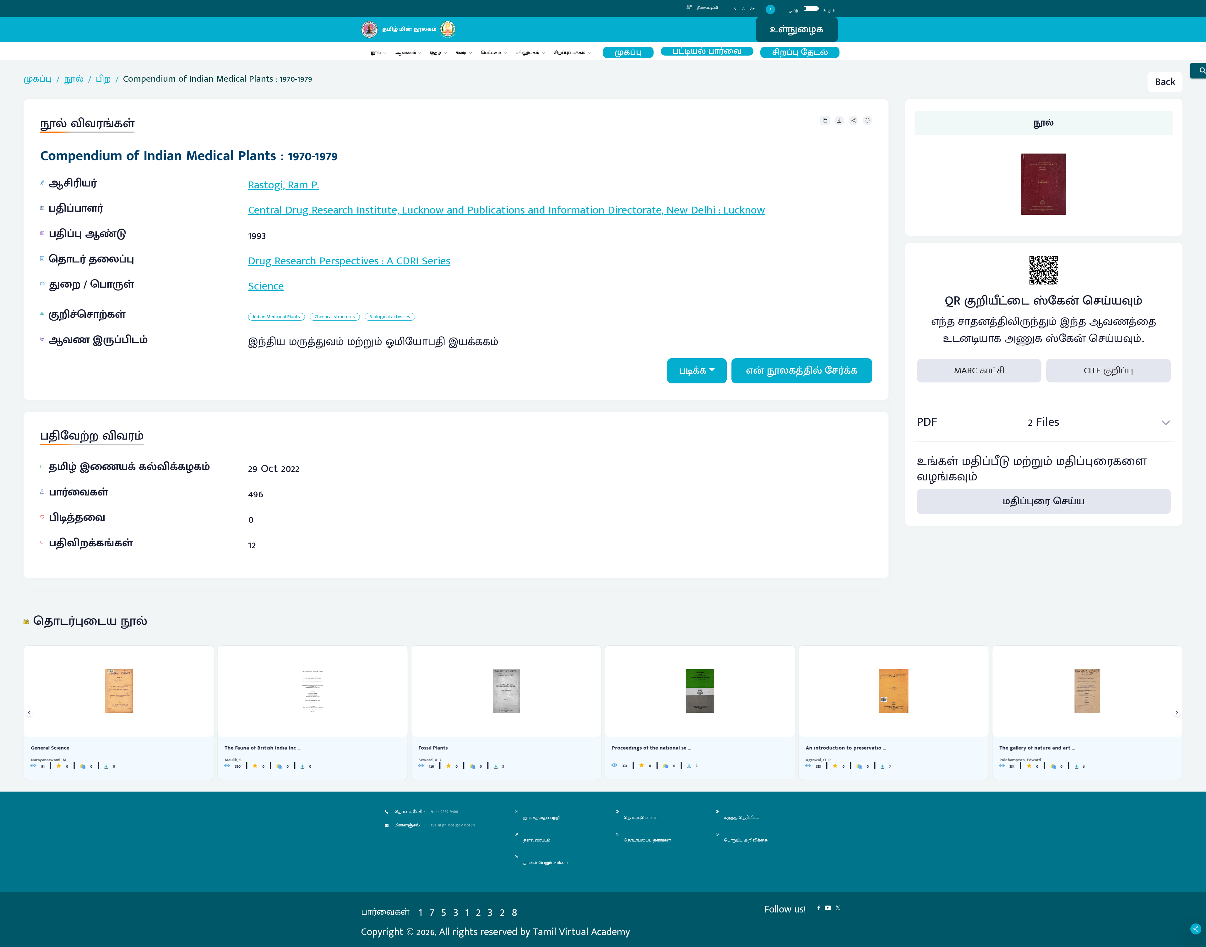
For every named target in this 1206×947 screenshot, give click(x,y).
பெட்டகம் (491, 53)
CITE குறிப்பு (1108, 370)
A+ (752, 9)
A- (735, 9)
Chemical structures (335, 317)
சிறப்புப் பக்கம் (569, 53)
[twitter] (840, 907)
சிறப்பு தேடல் (800, 52)
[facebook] (821, 907)
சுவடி (461, 53)
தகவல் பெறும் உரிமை (545, 862)
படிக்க (693, 370)
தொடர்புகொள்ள (641, 817)
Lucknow (744, 210)
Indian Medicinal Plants (276, 317)
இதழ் (435, 53)
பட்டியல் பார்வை (707, 51)
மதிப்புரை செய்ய (1044, 501)
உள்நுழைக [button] (796, 29)
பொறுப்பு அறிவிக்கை (746, 840)
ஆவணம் (406, 53)
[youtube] (830, 907)
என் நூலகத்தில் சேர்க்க (802, 370)
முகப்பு (628, 52)
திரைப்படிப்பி (707, 8)
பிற (103, 79)
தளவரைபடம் (536, 840)
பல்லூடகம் (527, 53)
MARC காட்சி (979, 370)
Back (1165, 82)
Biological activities (390, 317)
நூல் (376, 53)
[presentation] (29, 713)
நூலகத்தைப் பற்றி (541, 817)
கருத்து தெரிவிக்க (741, 817)
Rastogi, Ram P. (283, 185)
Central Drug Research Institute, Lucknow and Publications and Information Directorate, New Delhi (481, 210)
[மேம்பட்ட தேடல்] (1198, 70)
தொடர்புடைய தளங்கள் (647, 840)
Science (266, 286)
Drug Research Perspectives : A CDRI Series (349, 261)
